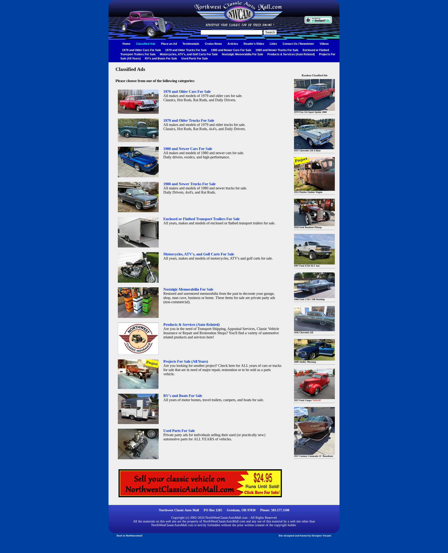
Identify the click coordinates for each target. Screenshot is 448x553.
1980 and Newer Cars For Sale (231, 50)
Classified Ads (145, 43)
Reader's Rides (254, 43)
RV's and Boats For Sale (161, 58)
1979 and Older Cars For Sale (141, 50)
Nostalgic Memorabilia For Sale (242, 54)
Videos (324, 43)
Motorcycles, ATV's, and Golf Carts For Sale (189, 54)
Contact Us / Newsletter (298, 43)
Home (126, 43)
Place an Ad (169, 43)
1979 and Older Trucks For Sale (186, 50)
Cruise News (213, 43)
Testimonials (190, 43)
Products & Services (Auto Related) (291, 54)
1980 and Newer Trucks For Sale (277, 50)
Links (273, 43)
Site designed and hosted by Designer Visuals (305, 535)
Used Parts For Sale (194, 58)
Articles (233, 43)
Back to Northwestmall (129, 535)
